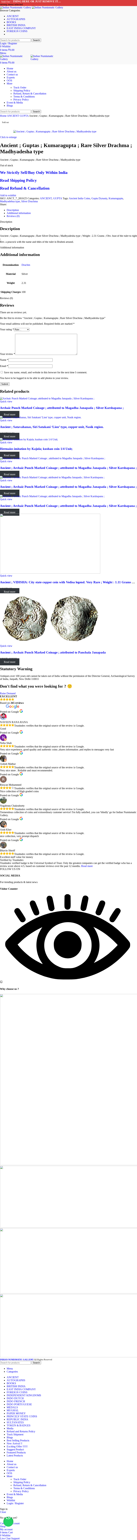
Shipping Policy (21, 90)
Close (3, 1512)
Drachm (26, 264)
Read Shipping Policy (18, 180)
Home (3, 115)
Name (4, 359)
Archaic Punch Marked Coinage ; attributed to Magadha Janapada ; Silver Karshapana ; (62, 408)
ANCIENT (13, 115)
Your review (7, 354)
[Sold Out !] (47, 398)
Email (4, 366)
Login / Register (15, 1503)
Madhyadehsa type (10, 201)
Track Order (19, 87)
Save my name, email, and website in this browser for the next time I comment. (45, 372)
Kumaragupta (116, 198)
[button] (8, 1522)
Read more (87, 866)
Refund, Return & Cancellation (29, 93)
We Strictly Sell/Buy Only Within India (33, 172)
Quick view (6, 401)
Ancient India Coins (79, 198)
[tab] (72, 210)
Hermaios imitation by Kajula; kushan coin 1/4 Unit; (36, 449)
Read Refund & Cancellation (24, 188)
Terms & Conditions (24, 96)
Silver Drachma (29, 201)
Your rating (7, 329)
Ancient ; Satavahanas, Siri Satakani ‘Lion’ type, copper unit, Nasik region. (52, 427)
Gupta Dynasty (99, 198)
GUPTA (24, 115)
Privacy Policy (21, 99)
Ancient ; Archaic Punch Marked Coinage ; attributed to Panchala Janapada (53, 652)
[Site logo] (16, 7)
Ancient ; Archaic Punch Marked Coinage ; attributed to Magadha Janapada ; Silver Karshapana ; (68, 468)
